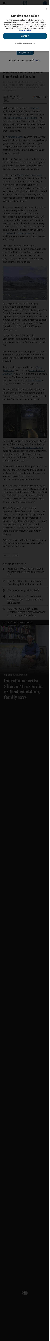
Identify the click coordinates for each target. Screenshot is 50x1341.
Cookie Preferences (25, 43)
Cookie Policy (25, 30)
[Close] (47, 8)
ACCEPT (25, 36)
